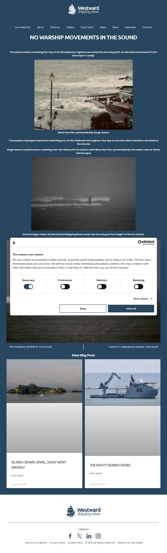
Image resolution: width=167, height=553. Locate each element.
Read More (17, 475)
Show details (140, 298)
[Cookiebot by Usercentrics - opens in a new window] (140, 242)
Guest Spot (87, 27)
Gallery (70, 27)
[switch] (65, 286)
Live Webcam (22, 27)
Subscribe (130, 27)
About (40, 27)
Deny (83, 308)
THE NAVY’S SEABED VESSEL (110, 465)
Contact (147, 27)
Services (55, 27)
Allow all (131, 308)
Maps (103, 27)
